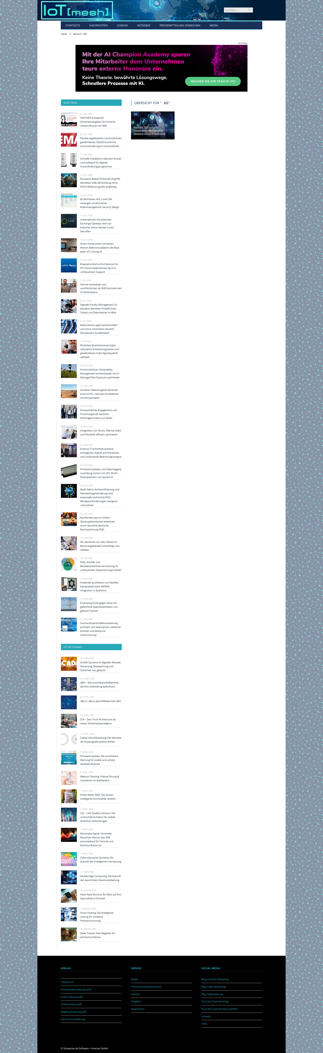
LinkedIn (206, 1016)
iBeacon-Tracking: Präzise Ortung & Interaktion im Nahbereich (99, 778)
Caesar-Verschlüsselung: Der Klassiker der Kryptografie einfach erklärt (101, 739)
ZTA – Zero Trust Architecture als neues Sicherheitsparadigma (98, 721)
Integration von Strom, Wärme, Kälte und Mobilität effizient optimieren (100, 432)
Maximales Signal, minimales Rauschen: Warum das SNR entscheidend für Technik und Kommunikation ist (96, 839)
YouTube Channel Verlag (214, 1001)
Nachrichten (98, 25)
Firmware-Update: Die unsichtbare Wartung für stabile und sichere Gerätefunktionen (99, 760)
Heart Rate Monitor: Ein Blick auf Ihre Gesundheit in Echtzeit (100, 896)
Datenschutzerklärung (73, 1019)
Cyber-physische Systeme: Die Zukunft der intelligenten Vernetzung (100, 859)
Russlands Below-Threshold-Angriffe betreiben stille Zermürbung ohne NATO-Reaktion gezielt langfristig (100, 182)
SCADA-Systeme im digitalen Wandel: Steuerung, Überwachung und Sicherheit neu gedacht (100, 666)
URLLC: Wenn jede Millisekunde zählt (100, 701)
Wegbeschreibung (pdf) (74, 1011)
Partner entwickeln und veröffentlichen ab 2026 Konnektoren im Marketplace (101, 288)
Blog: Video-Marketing (213, 986)
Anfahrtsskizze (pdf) (72, 997)
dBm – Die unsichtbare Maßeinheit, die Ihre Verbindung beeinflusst (99, 684)
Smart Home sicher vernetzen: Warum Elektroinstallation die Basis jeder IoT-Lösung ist (99, 247)
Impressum (67, 982)
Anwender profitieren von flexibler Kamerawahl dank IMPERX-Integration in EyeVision (99, 586)
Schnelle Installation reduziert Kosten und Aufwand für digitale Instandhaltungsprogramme (100, 162)
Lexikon (122, 25)
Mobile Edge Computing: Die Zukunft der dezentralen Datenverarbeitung (100, 878)
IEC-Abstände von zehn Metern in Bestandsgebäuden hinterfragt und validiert (99, 545)
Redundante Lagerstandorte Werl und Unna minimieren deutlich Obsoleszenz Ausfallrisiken (98, 329)
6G (135, 113)
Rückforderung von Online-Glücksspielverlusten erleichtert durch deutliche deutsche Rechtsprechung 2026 (97, 523)
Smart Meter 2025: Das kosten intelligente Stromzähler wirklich (98, 796)
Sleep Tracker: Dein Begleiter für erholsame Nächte (97, 935)
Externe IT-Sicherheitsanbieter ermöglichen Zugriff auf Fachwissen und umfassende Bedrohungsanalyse (100, 452)
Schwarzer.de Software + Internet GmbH (85, 1048)
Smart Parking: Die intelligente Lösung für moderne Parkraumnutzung (96, 916)
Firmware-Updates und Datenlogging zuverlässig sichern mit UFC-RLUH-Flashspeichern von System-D (100, 473)
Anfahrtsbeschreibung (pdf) (76, 989)
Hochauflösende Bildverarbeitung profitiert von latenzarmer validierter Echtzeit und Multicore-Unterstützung (100, 629)
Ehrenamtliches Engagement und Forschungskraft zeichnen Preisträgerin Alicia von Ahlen (98, 414)
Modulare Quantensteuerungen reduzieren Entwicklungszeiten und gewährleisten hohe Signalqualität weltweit (99, 351)
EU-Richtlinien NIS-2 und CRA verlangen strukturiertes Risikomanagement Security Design (99, 203)
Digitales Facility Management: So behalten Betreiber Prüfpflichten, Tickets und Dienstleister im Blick (98, 308)
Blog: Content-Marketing (215, 979)
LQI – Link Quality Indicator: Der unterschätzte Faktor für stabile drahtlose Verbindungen (98, 817)
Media (214, 25)
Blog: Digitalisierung (212, 994)
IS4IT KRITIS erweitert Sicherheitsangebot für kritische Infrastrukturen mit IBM (97, 121)
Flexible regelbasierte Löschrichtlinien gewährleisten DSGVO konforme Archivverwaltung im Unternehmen (101, 142)
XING (204, 1023)
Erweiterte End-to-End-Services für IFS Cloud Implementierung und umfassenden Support (99, 268)
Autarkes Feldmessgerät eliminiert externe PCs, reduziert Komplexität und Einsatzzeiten (99, 393)
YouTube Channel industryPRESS (219, 1009)
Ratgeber (143, 25)
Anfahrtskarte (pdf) (71, 1004)
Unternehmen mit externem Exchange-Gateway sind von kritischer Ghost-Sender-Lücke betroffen (97, 225)
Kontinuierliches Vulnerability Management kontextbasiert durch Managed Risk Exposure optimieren (100, 373)
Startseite (72, 25)
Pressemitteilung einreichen (180, 25)
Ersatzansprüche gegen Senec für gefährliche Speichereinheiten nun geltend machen (99, 606)
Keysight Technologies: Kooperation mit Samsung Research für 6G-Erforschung (149, 130)
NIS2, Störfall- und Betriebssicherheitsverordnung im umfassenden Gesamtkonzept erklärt (100, 566)
